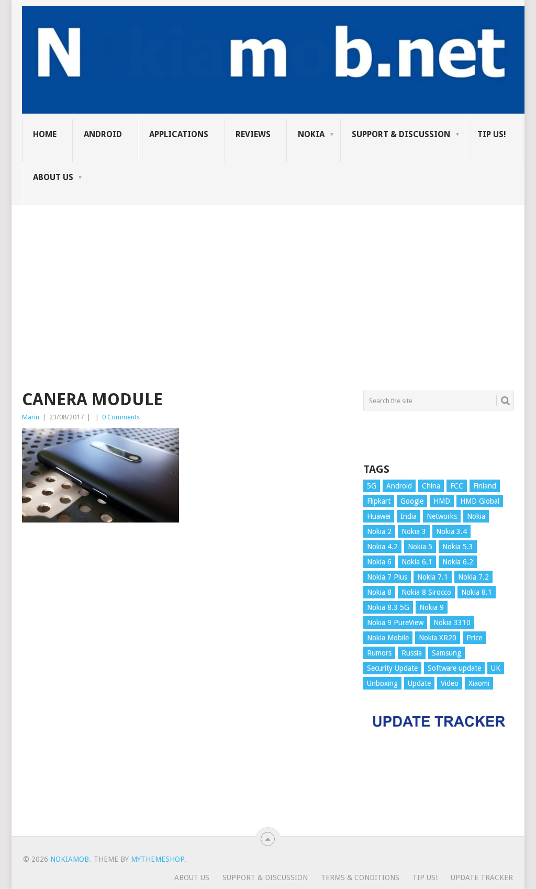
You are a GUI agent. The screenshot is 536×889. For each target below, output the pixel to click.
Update (419, 683)
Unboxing (382, 683)
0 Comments (121, 417)
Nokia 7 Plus (387, 577)
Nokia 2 (379, 531)
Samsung (446, 653)
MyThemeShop (157, 859)
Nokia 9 (431, 607)
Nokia (311, 134)
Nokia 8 (379, 592)
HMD (441, 501)
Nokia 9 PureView (395, 622)
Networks (442, 516)
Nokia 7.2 (473, 577)
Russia (411, 653)
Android (103, 134)
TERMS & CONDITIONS (360, 877)
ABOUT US (53, 177)
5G (371, 486)
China (431, 486)
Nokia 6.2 (457, 562)
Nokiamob (69, 859)
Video (450, 683)
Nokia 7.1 (432, 577)
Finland (484, 486)
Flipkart (378, 501)
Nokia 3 (413, 531)
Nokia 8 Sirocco (426, 592)
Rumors (379, 653)
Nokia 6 (379, 562)
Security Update (392, 668)
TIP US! (491, 134)
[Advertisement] (268, 278)
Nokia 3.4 (451, 531)
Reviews (253, 134)
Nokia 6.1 (416, 562)
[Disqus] (185, 684)
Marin (30, 417)
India (408, 516)
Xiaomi (478, 683)
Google (411, 501)
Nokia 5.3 (457, 546)
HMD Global (479, 501)
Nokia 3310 (452, 622)
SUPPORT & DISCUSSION (401, 134)
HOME (45, 134)
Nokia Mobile (388, 638)
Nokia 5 (420, 546)
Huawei (378, 516)
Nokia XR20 (437, 638)
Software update (454, 668)
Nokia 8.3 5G (388, 607)
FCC (456, 486)
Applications (178, 134)
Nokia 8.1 (476, 592)
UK (495, 668)
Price (474, 638)
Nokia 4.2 (382, 546)
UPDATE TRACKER (482, 877)
